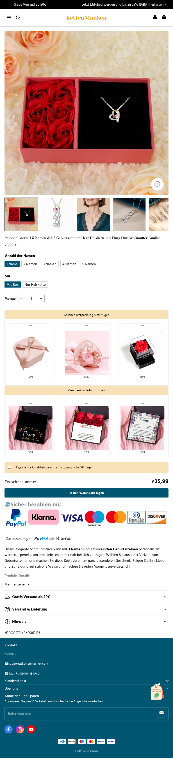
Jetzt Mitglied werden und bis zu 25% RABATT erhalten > (124, 4)
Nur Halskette (35, 284)
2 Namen (30, 264)
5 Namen (89, 264)
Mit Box (13, 284)
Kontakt (10, 653)
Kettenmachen (90, 751)
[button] (9, 17)
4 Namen (69, 264)
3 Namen (50, 264)
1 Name (12, 264)
